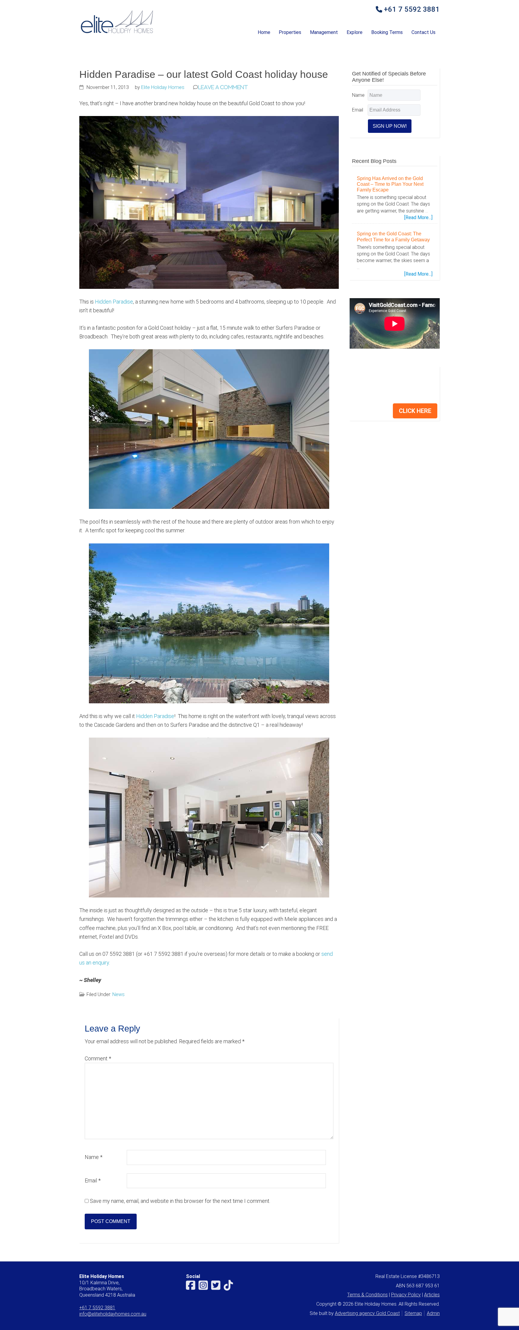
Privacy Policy (406, 1295)
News (118, 994)
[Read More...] (418, 217)
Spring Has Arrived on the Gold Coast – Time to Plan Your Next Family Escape (390, 184)
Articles (432, 1295)
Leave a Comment (223, 87)
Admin (433, 1313)
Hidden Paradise (114, 301)
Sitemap (413, 1313)
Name (93, 1157)
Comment (98, 1058)
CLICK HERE (415, 410)
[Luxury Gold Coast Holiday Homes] (116, 33)
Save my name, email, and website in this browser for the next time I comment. (180, 1201)
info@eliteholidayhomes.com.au (112, 1314)
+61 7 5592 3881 (412, 9)
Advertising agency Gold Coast (367, 1313)
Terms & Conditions (367, 1295)
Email (93, 1180)
